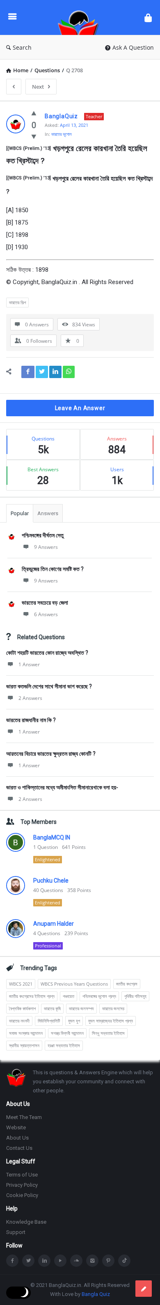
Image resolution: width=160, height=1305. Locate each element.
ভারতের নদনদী (19, 1021)
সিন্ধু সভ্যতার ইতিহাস (108, 1033)
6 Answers (46, 614)
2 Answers (30, 698)
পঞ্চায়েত (68, 996)
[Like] (34, 113)
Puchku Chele (51, 880)
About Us (17, 1138)
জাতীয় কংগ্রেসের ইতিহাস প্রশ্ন (32, 996)
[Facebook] (12, 1261)
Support (15, 1232)
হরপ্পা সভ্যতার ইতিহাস (64, 1045)
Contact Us (19, 1148)
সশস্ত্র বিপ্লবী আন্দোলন (67, 1033)
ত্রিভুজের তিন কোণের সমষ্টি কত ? (53, 569)
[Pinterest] (108, 1261)
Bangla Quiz (96, 1294)
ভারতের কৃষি (52, 1008)
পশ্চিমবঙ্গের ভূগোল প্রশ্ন (99, 996)
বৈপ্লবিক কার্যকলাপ (22, 1008)
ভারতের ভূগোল (61, 134)
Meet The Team (24, 1117)
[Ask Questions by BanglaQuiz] (80, 17)
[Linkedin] (44, 1261)
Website (16, 1127)
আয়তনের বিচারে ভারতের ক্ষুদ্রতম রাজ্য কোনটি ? (51, 753)
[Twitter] (28, 1261)
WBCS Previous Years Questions (74, 984)
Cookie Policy (22, 1195)
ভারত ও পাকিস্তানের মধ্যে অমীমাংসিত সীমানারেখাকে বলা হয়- (62, 787)
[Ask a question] (143, 1288)
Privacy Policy (22, 1185)
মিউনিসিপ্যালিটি (49, 1021)
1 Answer (29, 664)
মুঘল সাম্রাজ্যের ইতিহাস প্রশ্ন (110, 1021)
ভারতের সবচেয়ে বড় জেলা (45, 602)
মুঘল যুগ (74, 1021)
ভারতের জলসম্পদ (81, 1008)
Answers (47, 513)
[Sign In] (148, 17)
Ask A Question (133, 47)
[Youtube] (60, 1261)
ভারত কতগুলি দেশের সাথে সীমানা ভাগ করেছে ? (49, 686)
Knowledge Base (26, 1222)
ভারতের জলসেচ (113, 1008)
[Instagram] (92, 1261)
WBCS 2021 (20, 984)
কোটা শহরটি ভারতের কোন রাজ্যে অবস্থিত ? (47, 652)
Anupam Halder (53, 923)
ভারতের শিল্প (17, 302)
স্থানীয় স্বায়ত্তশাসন (24, 1045)
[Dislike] (34, 136)
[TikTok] (124, 1261)
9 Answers (46, 547)
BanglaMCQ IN (51, 837)
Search (22, 47)
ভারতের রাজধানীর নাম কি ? (31, 720)
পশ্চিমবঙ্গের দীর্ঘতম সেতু (43, 535)
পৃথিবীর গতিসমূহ (135, 996)
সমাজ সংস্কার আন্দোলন (26, 1033)
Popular (20, 513)
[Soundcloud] (76, 1261)
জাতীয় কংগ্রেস (126, 984)
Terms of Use (22, 1175)
